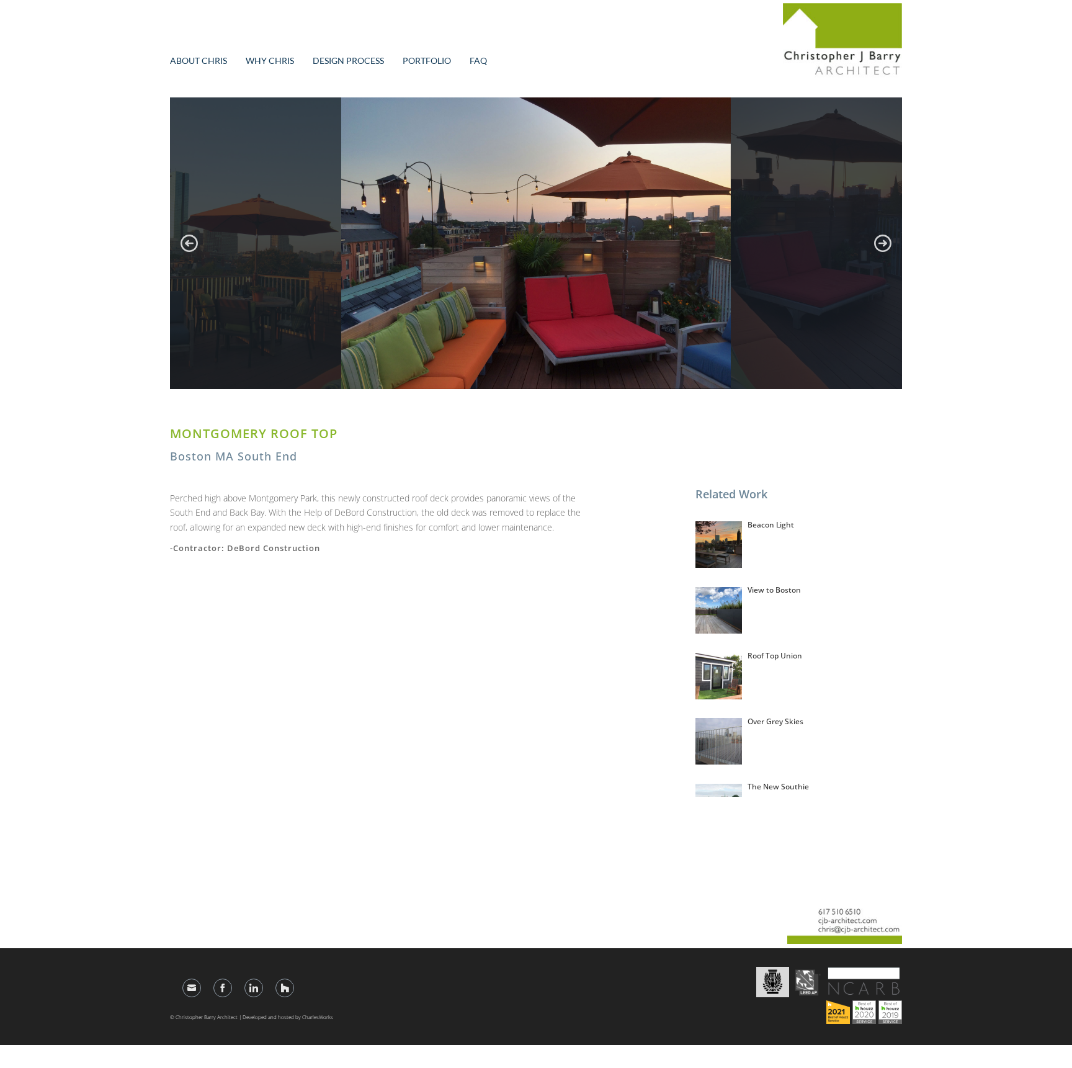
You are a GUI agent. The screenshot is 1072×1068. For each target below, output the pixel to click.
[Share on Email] (191, 988)
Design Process (348, 60)
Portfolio (427, 60)
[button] (189, 243)
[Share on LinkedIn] (253, 988)
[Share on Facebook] (222, 988)
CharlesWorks (317, 1016)
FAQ (478, 60)
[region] (536, 243)
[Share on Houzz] (284, 988)
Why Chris (270, 60)
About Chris (198, 60)
